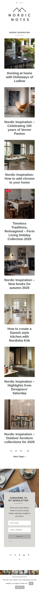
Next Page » (19, 456)
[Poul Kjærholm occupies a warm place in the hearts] (2, 572)
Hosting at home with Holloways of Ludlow (19, 77)
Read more (19, 587)
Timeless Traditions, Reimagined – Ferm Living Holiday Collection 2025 (20, 231)
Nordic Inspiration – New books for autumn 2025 (19, 284)
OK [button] (31, 583)
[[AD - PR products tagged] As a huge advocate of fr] (22, 572)
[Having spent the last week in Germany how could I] (26, 572)
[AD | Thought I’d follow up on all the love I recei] (7, 572)
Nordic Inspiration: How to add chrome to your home (20, 178)
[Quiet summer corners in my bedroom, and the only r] (17, 572)
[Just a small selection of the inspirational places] (12, 572)
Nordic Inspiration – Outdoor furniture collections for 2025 (19, 438)
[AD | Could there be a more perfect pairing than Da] (31, 572)
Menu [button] (21, 2)
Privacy (10, 541)
